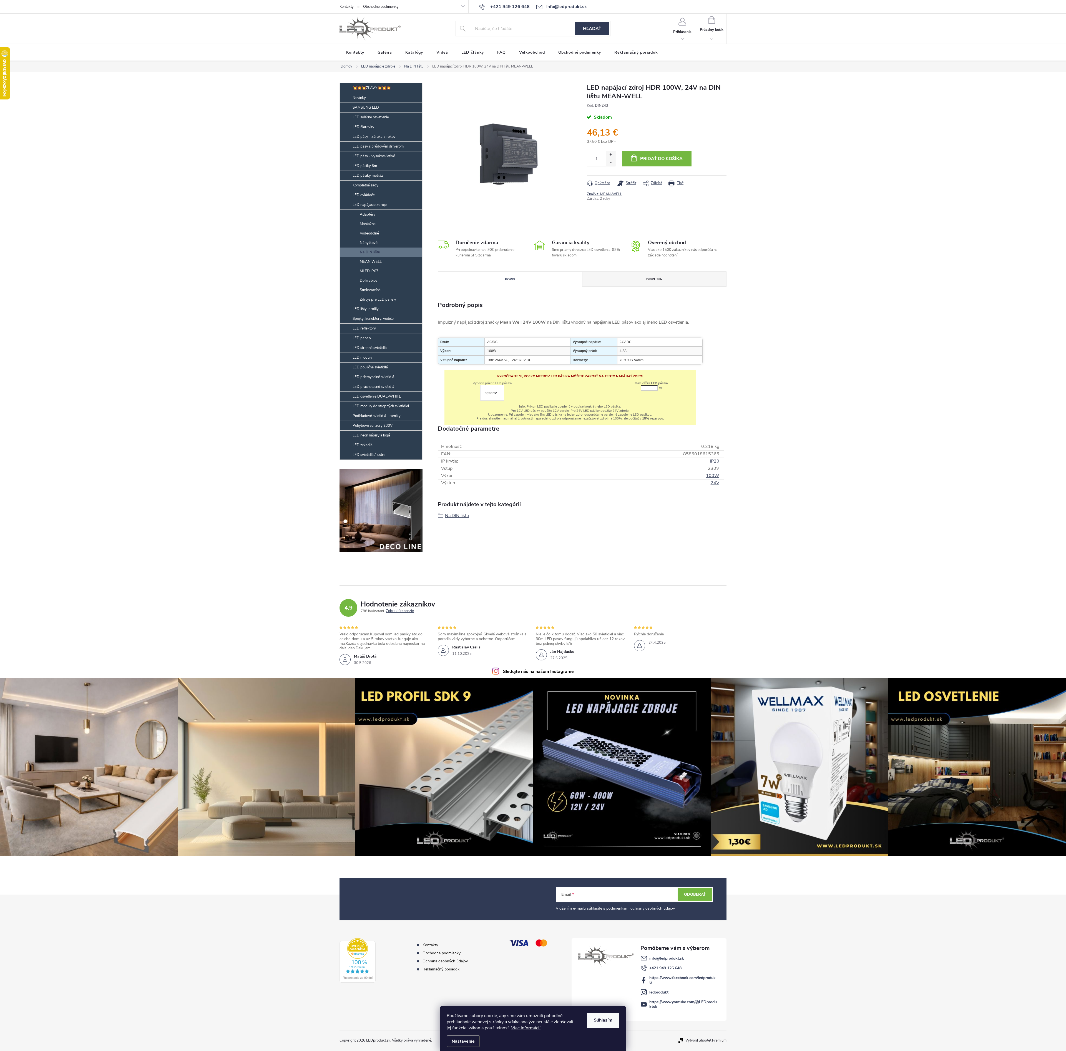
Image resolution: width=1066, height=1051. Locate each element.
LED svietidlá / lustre (369, 454)
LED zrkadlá (363, 445)
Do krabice (368, 280)
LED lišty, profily (366, 308)
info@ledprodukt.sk (666, 958)
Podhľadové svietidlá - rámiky (377, 415)
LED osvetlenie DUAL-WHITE (377, 396)
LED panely (362, 338)
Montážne (368, 223)
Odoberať (695, 894)
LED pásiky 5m (365, 165)
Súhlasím (603, 1020)
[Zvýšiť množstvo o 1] (610, 155)
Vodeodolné (369, 233)
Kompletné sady (365, 185)
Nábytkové (369, 242)
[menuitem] (355, 52)
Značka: (604, 194)
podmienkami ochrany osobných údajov (640, 908)
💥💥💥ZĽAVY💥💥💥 (372, 88)
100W (712, 476)
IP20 (714, 461)
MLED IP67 (369, 271)
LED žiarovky (363, 126)
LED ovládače (364, 195)
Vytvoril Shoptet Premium (705, 1040)
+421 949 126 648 (665, 968)
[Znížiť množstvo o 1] (610, 162)
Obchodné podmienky (381, 6)
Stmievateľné (370, 290)
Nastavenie (463, 1041)
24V (715, 483)
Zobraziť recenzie (400, 611)
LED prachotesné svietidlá (373, 386)
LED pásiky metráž (368, 175)
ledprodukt (658, 992)
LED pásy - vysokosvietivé (374, 156)
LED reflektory (364, 328)
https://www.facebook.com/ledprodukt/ (682, 980)
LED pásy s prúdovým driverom (378, 146)
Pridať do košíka (661, 159)
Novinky (359, 97)
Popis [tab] (510, 279)
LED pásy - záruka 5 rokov (374, 136)
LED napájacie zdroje (370, 204)
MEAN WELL (371, 261)
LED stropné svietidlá (370, 347)
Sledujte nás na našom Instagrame (538, 671)
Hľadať (592, 29)
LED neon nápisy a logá (371, 435)
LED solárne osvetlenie (371, 117)
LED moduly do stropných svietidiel (381, 406)
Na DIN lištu (370, 252)
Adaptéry (367, 214)
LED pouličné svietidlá (370, 367)
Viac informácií (525, 1028)
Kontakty (347, 6)
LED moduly (362, 357)
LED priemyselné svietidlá (373, 377)
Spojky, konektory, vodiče (373, 318)
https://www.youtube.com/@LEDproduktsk (683, 1004)
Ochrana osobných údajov (445, 961)
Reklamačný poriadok (441, 969)
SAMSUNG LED (366, 107)
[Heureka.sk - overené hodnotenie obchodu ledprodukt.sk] (358, 960)
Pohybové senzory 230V (373, 425)
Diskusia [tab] (654, 279)
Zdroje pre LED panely (378, 299)
